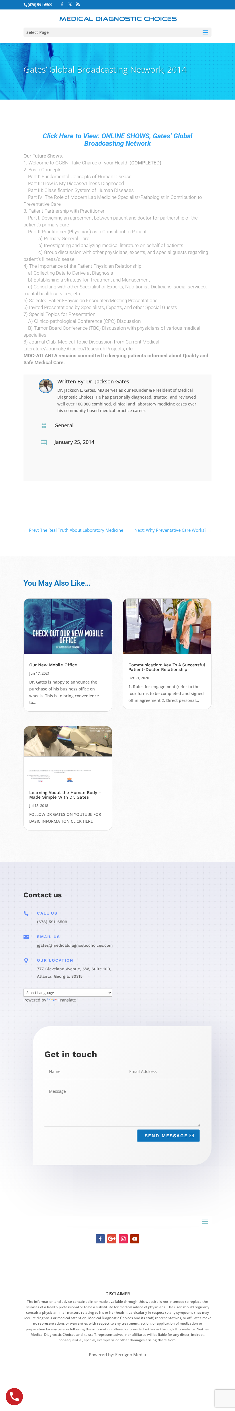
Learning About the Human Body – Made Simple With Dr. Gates (65, 795)
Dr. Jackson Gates (107, 381)
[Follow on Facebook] (100, 1238)
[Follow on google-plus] (111, 1238)
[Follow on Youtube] (134, 1238)
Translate (67, 1000)
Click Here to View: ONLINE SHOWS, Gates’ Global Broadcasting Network (117, 139)
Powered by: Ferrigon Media (117, 1354)
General (64, 425)
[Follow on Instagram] (123, 1238)
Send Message (166, 1135)
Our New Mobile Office (53, 664)
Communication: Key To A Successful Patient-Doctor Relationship (166, 667)
